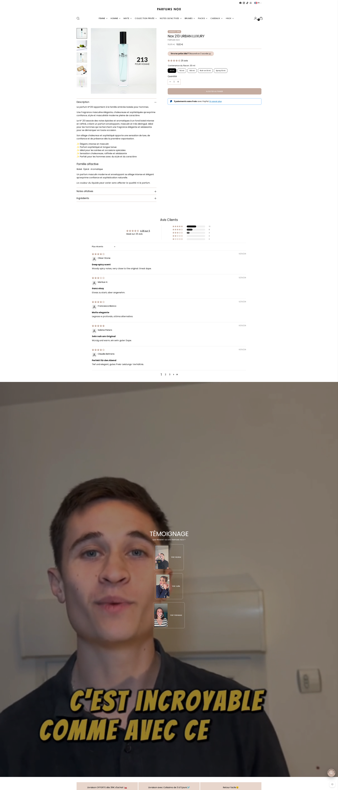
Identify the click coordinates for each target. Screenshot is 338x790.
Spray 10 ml (220, 70)
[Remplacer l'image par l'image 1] (82, 33)
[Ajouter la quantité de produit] (178, 81)
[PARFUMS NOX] (169, 9)
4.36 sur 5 (145, 230)
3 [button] (169, 374)
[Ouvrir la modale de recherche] (78, 18)
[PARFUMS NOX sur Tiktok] (247, 3)
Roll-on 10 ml (205, 70)
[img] (98, 254)
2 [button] (165, 374)
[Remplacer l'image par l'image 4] (82, 70)
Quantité (172, 76)
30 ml (172, 70)
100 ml (192, 70)
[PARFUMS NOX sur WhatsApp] (251, 3)
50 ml (182, 70)
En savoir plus (215, 101)
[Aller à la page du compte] (254, 18)
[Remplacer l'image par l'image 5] (82, 82)
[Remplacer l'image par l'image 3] (82, 57)
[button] (174, 60)
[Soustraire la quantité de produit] (170, 81)
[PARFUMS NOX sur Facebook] (240, 3)
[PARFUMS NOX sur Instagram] (244, 3)
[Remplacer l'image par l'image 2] (82, 45)
